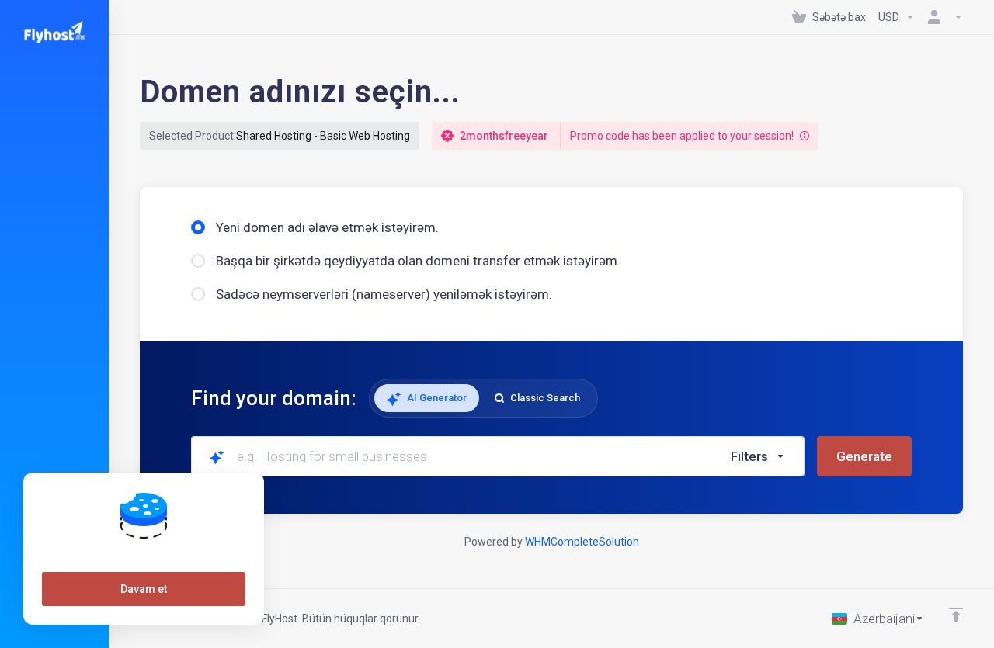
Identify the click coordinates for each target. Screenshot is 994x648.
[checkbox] (833, 322)
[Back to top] (956, 614)
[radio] (198, 227)
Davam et (143, 589)
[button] (758, 456)
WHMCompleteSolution (582, 541)
